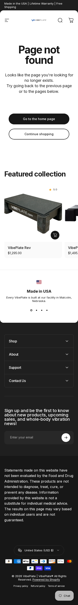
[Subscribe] (66, 437)
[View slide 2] (36, 310)
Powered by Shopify (46, 579)
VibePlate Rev (19, 248)
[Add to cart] (55, 235)
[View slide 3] (41, 310)
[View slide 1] (31, 310)
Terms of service (56, 586)
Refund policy (38, 586)
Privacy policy (20, 586)
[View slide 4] (46, 310)
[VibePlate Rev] (33, 213)
